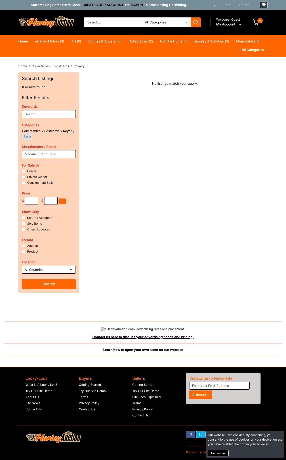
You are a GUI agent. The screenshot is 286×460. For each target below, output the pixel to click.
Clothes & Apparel (104, 41)
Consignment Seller (41, 183)
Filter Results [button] (36, 97)
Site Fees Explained (146, 397)
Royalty (79, 66)
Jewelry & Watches (211, 41)
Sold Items (34, 224)
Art (76, 41)
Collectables (140, 41)
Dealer (31, 171)
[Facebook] (190, 434)
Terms (83, 397)
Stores (244, 5)
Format (27, 240)
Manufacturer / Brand (39, 147)
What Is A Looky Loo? (41, 385)
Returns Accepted (39, 218)
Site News (32, 403)
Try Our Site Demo (38, 391)
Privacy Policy (89, 403)
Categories (30, 125)
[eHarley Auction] (46, 22)
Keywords (30, 106)
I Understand (218, 453)
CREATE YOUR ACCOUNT (103, 5)
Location (29, 262)
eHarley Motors (49, 41)
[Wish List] (264, 5)
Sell (227, 5)
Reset (27, 136)
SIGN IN (136, 5)
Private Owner (37, 177)
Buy (212, 5)
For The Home (173, 41)
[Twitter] (201, 434)
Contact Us (33, 409)
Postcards (61, 66)
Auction (32, 246)
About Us (32, 397)
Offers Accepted (38, 229)
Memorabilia (248, 41)
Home (23, 41)
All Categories (253, 50)
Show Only (30, 212)
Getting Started (90, 385)
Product (32, 251)
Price (26, 193)
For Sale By (31, 165)
